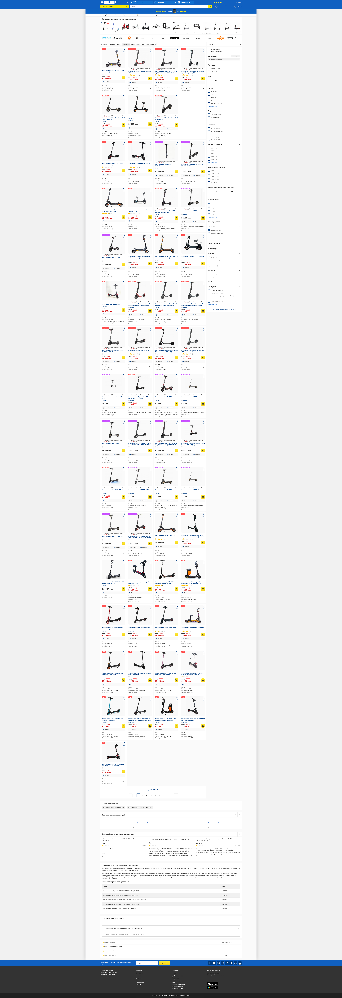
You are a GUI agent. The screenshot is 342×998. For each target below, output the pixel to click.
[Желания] (226, 6)
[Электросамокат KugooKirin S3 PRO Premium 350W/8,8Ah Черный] (166, 569)
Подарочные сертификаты (179, 984)
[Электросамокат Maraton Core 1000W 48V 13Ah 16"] (193, 244)
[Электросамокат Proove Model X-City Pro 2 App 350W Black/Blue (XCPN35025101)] (140, 430)
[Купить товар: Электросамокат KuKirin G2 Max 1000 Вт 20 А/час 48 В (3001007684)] (123, 217)
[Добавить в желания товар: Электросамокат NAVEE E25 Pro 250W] (151, 468)
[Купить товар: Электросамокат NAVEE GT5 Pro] (203, 404)
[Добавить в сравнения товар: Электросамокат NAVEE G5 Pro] (204, 191)
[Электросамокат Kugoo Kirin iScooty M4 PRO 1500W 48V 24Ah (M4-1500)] (113, 752)
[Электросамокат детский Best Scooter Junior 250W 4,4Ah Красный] (113, 615)
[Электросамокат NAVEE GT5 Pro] (193, 383)
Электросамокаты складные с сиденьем (139, 807)
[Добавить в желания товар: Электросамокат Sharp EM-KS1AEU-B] (124, 468)
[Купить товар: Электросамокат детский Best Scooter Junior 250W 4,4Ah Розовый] (176, 680)
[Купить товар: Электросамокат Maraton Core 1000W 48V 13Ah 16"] (203, 263)
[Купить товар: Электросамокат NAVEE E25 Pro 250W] (150, 497)
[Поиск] (210, 6)
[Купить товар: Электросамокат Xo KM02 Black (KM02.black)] (176, 171)
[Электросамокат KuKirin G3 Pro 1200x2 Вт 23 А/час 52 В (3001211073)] (166, 244)
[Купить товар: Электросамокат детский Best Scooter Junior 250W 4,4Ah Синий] (123, 726)
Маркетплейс (140, 982)
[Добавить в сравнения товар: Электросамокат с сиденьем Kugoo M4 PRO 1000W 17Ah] (151, 563)
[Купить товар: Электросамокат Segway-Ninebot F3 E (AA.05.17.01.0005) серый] (150, 404)
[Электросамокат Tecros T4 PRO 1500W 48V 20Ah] (166, 615)
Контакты (139, 977)
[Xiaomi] (129, 38)
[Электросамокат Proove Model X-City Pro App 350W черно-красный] (166, 197)
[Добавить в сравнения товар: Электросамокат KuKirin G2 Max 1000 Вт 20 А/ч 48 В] (177, 517)
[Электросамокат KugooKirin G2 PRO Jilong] (140, 151)
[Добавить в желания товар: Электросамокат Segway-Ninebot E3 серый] (124, 375)
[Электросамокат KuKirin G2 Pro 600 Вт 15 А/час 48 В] (140, 104)
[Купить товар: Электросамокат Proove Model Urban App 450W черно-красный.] (150, 78)
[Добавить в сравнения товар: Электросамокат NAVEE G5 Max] (124, 424)
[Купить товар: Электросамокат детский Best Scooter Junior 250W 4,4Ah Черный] (123, 680)
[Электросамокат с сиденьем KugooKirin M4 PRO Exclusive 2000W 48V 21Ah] (193, 660)
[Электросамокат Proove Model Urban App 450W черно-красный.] (140, 58)
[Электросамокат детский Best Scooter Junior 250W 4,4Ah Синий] (113, 706)
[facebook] (210, 963)
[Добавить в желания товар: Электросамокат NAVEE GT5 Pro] (204, 375)
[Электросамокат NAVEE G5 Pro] (193, 197)
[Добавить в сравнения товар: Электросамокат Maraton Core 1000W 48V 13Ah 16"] (204, 238)
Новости (138, 975)
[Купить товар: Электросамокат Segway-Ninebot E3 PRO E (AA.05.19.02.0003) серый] (123, 357)
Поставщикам (140, 980)
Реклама (138, 984)
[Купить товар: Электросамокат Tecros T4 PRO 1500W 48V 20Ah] (176, 634)
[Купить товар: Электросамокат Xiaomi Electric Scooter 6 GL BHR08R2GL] (176, 125)
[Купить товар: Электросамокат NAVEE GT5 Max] (203, 497)
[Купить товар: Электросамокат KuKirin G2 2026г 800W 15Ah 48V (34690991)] (150, 263)
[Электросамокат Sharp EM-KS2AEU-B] (140, 337)
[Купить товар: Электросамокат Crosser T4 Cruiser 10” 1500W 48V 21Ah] (150, 217)
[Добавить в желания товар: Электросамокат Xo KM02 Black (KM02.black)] (177, 142)
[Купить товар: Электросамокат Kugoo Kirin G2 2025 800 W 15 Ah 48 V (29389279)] (123, 77)
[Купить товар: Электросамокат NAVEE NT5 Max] (123, 264)
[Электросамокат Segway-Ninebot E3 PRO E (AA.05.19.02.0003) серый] (113, 337)
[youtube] (214, 963)
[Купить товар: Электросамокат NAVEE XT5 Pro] (176, 404)
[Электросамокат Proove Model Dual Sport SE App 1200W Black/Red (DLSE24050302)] (140, 523)
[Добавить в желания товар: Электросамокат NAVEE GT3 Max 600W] (124, 514)
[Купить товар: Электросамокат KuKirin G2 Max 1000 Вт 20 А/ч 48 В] (176, 542)
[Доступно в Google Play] (212, 987)
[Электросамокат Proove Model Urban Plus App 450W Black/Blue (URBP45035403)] (193, 290)
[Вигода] (218, 2)
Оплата (174, 973)
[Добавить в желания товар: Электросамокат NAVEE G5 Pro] (204, 189)
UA (127, 2)
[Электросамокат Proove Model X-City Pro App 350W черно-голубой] (193, 58)
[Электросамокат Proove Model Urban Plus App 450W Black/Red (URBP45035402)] (140, 290)
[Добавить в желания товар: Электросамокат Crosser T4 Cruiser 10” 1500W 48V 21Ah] (151, 189)
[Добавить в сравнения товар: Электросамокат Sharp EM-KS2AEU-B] (151, 331)
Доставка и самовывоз (178, 977)
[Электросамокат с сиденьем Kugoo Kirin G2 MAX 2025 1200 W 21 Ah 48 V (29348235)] (193, 615)
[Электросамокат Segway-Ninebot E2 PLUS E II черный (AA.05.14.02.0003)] (166, 337)
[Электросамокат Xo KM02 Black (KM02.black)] (166, 151)
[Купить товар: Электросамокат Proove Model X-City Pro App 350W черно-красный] (176, 218)
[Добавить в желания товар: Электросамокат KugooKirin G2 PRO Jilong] (151, 142)
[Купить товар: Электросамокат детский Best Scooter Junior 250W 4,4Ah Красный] (123, 634)
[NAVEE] (118, 38)
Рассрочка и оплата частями (180, 975)
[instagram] (218, 963)
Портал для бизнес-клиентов (215, 975)
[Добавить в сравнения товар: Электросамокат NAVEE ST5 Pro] (177, 470)
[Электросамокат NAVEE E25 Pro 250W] (140, 476)
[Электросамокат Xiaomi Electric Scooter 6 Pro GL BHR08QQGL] (113, 104)
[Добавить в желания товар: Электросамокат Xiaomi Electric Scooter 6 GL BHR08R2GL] (177, 96)
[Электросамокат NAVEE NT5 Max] (113, 244)
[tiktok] (227, 963)
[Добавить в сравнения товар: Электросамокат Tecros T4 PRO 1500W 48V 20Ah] (177, 609)
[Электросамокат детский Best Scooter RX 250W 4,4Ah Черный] (140, 660)
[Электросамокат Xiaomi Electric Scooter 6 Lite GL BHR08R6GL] (193, 151)
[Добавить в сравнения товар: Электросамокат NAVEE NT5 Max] (124, 238)
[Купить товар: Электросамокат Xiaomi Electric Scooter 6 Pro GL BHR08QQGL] (123, 125)
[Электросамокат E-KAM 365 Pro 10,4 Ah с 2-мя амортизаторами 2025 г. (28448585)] (193, 523)
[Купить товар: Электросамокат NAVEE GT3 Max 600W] (123, 543)
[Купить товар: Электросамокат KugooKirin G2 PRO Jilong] (150, 170)
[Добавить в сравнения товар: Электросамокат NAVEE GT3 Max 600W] (124, 517)
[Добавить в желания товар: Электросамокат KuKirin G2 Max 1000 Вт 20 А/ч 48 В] (177, 514)
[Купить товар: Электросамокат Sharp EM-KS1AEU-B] (123, 497)
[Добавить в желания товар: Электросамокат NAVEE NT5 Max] (124, 235)
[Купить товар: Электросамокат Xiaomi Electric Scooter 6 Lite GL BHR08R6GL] (203, 171)
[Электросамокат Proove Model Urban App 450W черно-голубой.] (193, 337)
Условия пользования (213, 973)
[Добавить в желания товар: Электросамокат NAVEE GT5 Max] (204, 468)
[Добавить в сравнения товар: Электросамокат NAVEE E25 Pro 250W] (151, 470)
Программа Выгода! (177, 986)
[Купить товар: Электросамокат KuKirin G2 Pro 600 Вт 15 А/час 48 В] (150, 124)
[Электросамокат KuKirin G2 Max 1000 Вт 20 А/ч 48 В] (166, 523)
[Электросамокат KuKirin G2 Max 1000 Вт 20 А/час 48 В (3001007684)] (113, 197)
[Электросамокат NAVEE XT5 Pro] (166, 383)
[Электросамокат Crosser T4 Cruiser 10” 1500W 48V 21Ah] (140, 197)
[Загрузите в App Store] (212, 983)
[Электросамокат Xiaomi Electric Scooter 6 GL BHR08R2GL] (166, 104)
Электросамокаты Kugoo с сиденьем (113, 807)
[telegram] (231, 963)
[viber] (222, 963)
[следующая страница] (176, 795)
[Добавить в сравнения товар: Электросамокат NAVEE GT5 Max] (204, 470)
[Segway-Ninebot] (140, 38)
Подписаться (164, 963)
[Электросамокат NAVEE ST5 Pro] (166, 476)
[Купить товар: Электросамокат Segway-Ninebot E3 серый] (123, 404)
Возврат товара (176, 978)
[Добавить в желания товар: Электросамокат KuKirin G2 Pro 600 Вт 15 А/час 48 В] (151, 96)
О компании (139, 973)
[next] (239, 814)
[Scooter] (220, 38)
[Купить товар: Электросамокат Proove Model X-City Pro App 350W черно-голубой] (203, 78)
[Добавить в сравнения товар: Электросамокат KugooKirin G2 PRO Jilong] (151, 145)
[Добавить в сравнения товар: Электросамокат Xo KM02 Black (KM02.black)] (177, 145)
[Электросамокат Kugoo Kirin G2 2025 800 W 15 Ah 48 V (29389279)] (113, 58)
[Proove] (106, 38)
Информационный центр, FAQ (108, 972)
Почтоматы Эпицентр (178, 988)
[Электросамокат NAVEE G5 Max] (113, 430)
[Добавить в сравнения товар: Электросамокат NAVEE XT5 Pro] (177, 377)
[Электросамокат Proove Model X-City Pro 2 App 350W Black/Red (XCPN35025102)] (166, 430)
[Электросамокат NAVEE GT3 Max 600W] (113, 523)
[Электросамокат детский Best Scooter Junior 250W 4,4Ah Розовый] (166, 660)
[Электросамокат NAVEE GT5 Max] (193, 476)
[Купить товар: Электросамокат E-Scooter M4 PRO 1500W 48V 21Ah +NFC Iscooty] (203, 726)
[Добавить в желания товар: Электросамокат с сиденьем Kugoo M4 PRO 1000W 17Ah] (151, 561)
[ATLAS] (175, 38)
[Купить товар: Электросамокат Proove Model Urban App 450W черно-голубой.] (203, 357)
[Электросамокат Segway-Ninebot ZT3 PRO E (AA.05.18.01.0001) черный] (193, 430)
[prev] (235, 814)
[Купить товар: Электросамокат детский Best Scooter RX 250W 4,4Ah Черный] (150, 680)
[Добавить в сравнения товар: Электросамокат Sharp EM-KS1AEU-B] (124, 470)
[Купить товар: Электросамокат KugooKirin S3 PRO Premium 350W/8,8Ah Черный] (176, 589)
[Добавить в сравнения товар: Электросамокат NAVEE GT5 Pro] (204, 377)
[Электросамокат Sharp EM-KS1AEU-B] (113, 476)
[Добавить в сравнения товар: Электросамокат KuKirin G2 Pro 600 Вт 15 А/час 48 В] (151, 98)
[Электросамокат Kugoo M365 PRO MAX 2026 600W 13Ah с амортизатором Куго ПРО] (140, 706)
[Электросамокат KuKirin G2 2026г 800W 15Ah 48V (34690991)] (140, 244)
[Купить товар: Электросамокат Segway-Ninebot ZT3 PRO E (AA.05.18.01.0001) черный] (203, 450)
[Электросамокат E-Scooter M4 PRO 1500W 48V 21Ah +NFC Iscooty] (193, 706)
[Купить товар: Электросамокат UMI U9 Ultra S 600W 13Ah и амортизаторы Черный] (123, 170)
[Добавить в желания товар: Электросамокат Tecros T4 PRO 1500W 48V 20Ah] (177, 606)
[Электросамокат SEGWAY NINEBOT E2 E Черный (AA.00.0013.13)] (113, 569)
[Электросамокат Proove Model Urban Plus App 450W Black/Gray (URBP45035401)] (166, 290)
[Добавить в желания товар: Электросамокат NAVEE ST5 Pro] (177, 468)
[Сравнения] (216, 6)
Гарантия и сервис (177, 980)
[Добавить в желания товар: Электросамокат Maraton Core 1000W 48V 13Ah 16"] (204, 235)
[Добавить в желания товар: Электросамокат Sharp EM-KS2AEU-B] (151, 328)
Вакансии (139, 978)
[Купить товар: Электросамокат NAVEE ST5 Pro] (176, 497)
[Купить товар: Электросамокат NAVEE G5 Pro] (203, 218)
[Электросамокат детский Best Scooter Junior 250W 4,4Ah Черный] (113, 660)
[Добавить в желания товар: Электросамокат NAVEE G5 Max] (124, 421)
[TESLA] (232, 38)
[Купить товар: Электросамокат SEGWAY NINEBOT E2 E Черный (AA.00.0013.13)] (123, 589)
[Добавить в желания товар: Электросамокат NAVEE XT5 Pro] (177, 375)
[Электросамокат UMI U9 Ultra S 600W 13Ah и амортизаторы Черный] (113, 151)
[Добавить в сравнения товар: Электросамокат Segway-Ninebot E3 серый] (124, 377)
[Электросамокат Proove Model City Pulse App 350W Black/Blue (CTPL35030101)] (166, 58)
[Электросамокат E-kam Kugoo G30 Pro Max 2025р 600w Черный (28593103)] (193, 569)
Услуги (174, 982)
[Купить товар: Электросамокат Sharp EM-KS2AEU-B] (150, 357)
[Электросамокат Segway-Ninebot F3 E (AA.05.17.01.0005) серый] (140, 383)
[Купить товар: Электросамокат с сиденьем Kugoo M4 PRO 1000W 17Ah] (150, 589)
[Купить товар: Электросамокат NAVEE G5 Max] (123, 450)
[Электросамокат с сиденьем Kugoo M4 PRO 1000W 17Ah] (140, 569)
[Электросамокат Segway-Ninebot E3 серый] (113, 383)
